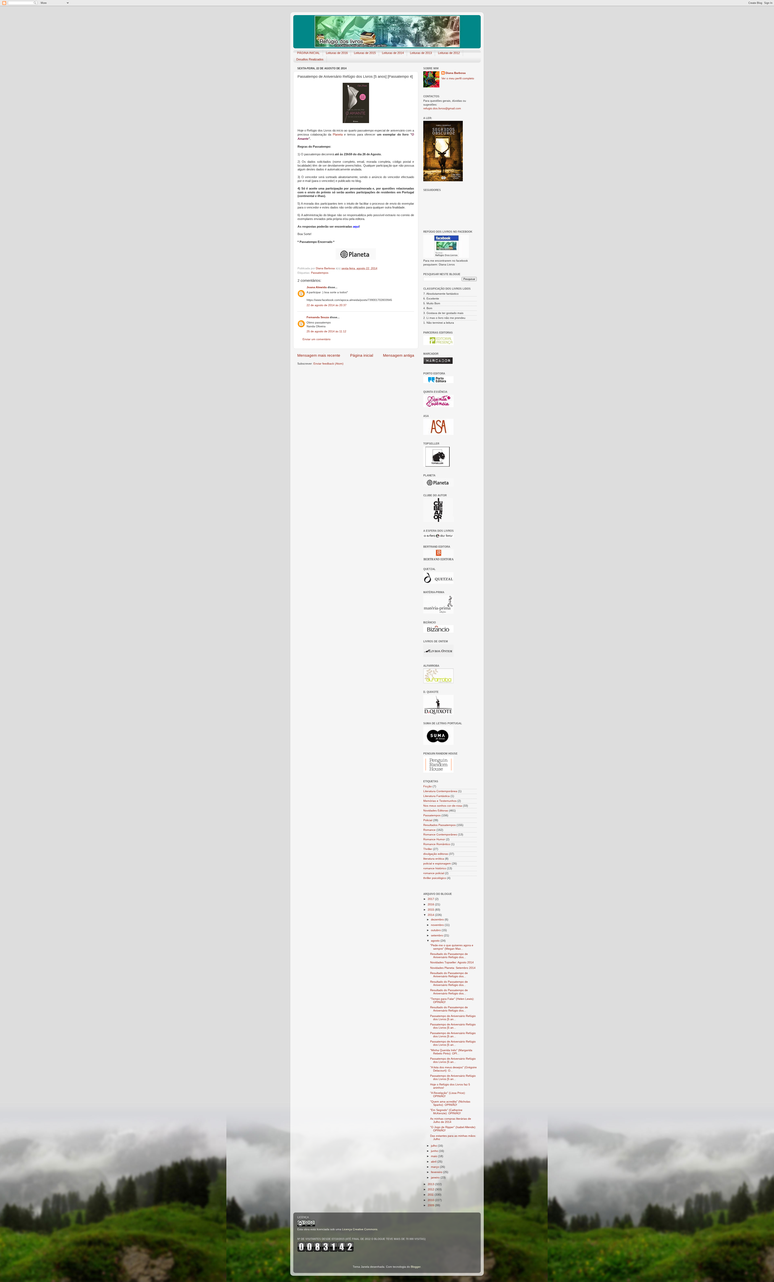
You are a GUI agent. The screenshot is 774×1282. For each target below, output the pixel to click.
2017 (431, 899)
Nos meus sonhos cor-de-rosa (442, 805)
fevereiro (437, 1172)
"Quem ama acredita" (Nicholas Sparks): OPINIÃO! (450, 1103)
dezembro (438, 919)
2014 (431, 914)
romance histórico (434, 868)
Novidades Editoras (435, 810)
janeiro (435, 1177)
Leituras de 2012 (449, 53)
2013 (431, 1184)
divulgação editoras (435, 853)
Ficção (427, 786)
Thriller (427, 849)
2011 (431, 1194)
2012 (431, 1189)
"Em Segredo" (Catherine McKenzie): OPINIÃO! (446, 1112)
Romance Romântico (436, 844)
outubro (436, 930)
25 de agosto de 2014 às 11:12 (326, 331)
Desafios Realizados (310, 59)
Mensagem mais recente (318, 355)
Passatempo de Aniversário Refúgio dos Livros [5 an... (453, 1018)
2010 (431, 1200)
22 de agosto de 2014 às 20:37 (326, 305)
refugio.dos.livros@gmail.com (442, 108)
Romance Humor (434, 839)
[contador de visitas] (325, 1250)
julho (434, 1145)
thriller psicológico (434, 878)
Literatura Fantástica (436, 796)
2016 (431, 904)
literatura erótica (433, 858)
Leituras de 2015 (365, 53)
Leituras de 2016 (337, 53)
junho (435, 1150)
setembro (437, 935)
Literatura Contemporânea (440, 791)
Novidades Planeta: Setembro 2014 (452, 967)
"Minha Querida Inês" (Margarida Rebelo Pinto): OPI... (451, 1052)
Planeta (338, 134)
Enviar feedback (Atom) (328, 363)
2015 (431, 909)
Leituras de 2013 (421, 53)
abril (434, 1161)
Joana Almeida (317, 287)
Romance (429, 829)
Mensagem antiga (398, 355)
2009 (431, 1205)
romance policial (433, 873)
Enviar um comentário (317, 339)
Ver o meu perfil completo (457, 78)
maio (434, 1156)
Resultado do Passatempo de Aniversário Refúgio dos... (449, 955)
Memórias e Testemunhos (440, 800)
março (435, 1166)
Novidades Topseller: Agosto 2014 (452, 962)
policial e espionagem (437, 863)
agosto (435, 940)
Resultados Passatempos (439, 825)
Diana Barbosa (455, 73)
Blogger (415, 1266)
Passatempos (319, 272)
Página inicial (361, 355)
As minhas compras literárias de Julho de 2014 (450, 1120)
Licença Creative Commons (359, 1229)
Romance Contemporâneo (440, 834)
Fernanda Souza (318, 317)
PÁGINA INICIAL (308, 53)
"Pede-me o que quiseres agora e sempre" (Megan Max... (451, 947)
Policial (427, 820)
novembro (438, 925)
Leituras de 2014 (393, 53)
